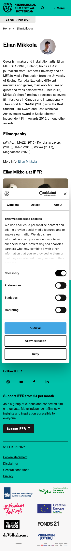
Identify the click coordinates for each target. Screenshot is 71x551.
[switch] (60, 285)
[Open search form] (42, 8)
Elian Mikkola (27, 161)
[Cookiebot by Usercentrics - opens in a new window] (41, 193)
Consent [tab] (13, 204)
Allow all (36, 328)
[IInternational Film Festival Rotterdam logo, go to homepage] (19, 7)
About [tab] (58, 204)
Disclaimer (10, 463)
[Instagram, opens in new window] (8, 382)
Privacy (8, 476)
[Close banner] (65, 193)
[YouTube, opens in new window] (21, 382)
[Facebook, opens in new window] (34, 382)
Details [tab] (35, 204)
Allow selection (35, 340)
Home (6, 28)
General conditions (16, 470)
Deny (35, 354)
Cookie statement (15, 457)
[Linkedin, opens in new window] (47, 382)
